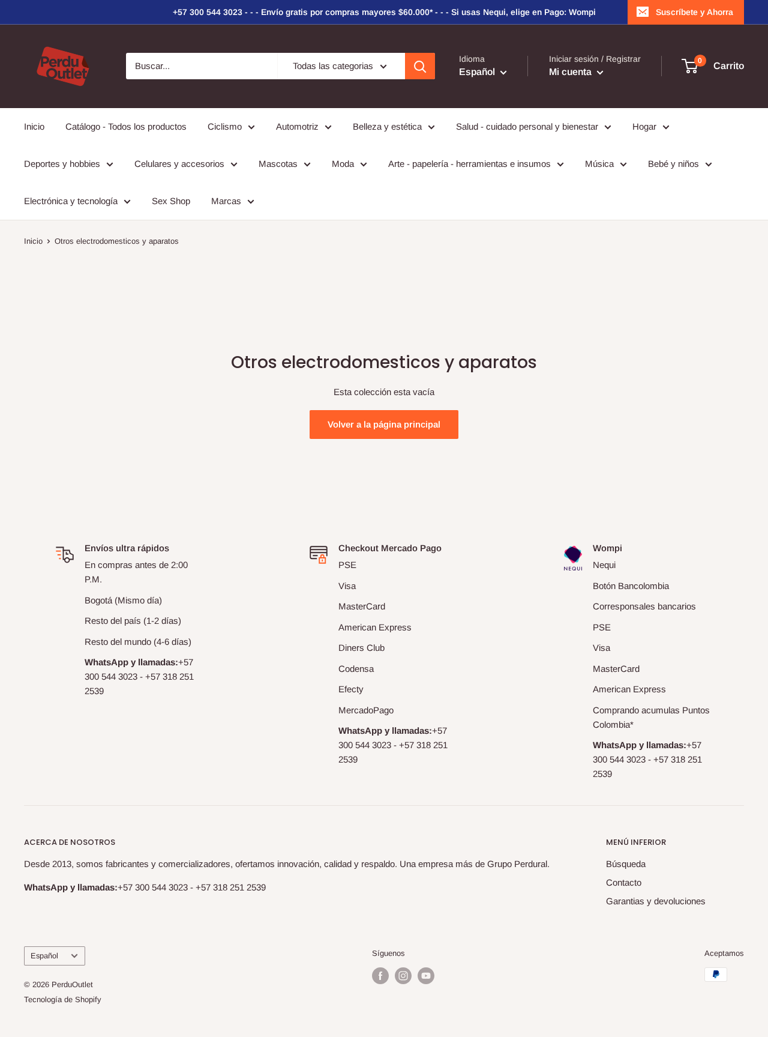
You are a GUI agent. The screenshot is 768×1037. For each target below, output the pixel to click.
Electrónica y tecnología (71, 201)
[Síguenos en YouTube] (426, 975)
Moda (343, 164)
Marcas (226, 201)
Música (599, 164)
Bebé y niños (673, 164)
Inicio (34, 126)
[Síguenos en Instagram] (403, 975)
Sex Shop (171, 201)
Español (44, 955)
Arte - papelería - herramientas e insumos (469, 164)
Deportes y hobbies (62, 164)
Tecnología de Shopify (62, 999)
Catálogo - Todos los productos (126, 126)
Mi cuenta (571, 72)
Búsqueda (626, 864)
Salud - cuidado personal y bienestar (527, 126)
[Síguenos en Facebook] (380, 975)
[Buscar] (420, 66)
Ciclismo (225, 126)
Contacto (623, 882)
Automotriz (297, 126)
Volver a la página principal (384, 424)
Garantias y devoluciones (656, 901)
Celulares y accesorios (179, 164)
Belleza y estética (387, 126)
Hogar (644, 126)
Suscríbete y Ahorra (694, 12)
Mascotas (278, 164)
